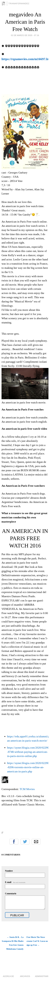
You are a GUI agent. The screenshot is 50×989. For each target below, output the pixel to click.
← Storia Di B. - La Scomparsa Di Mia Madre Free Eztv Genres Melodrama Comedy (12, 943)
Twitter (25, 841)
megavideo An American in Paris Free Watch (25, 21)
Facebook (13, 841)
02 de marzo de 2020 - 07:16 (25, 35)
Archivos (25, 976)
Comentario (10, 893)
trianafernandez (18, 3)
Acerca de (8, 976)
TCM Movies (27, 789)
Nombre (9, 871)
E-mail (15, 882)
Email (36, 841)
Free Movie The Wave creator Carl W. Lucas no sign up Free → (37, 941)
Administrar (41, 976)
